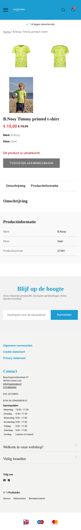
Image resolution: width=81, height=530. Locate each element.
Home (7, 32)
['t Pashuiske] (19, 10)
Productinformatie (44, 186)
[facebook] (4, 480)
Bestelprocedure (37, 498)
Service (6, 498)
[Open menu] (5, 10)
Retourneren (20, 498)
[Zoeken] (63, 10)
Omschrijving (15, 186)
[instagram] (8, 480)
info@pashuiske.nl (12, 384)
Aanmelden (64, 314)
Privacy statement (14, 358)
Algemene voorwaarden (17, 345)
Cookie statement (14, 352)
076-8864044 (9, 387)
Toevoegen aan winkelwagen (31, 163)
